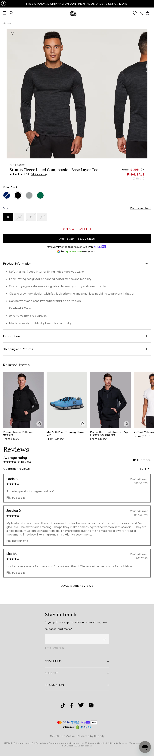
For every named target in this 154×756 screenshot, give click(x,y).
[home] (73, 13)
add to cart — (77, 238)
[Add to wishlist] (12, 33)
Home (7, 23)
